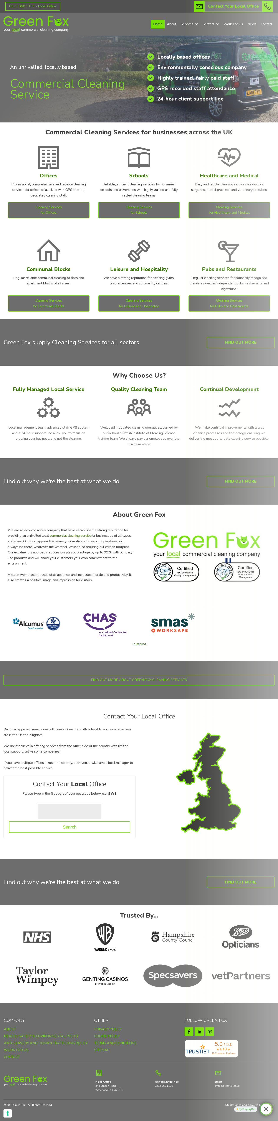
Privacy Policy (108, 1029)
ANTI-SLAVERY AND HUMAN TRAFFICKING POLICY (46, 1043)
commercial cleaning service (70, 535)
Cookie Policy (107, 1036)
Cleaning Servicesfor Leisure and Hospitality (139, 303)
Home (157, 24)
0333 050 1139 (164, 1086)
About (171, 24)
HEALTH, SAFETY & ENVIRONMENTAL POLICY (41, 1036)
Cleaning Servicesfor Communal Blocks (49, 303)
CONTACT (12, 1057)
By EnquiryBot (247, 1109)
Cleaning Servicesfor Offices (48, 210)
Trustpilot (139, 644)
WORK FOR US (16, 1050)
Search (69, 827)
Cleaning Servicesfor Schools (139, 210)
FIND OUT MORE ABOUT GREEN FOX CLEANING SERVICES (139, 679)
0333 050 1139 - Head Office (32, 6)
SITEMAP (101, 1050)
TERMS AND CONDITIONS (115, 1043)
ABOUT (10, 1029)
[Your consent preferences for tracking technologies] (7, 1113)
